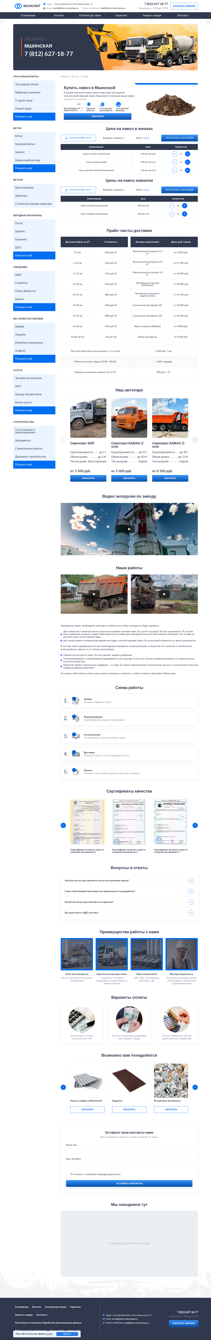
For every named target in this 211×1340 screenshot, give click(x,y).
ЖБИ (18, 275)
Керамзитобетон (25, 144)
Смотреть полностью (75, 99)
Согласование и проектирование (25, 431)
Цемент (20, 152)
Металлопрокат (24, 187)
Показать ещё (23, 116)
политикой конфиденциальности (103, 1174)
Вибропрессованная (27, 92)
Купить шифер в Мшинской (86, 1101)
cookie (49, 1334)
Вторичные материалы (29, 342)
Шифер (19, 326)
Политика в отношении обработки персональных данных (48, 1323)
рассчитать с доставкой (180, 138)
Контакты (183, 15)
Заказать (97, 116)
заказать (87, 1109)
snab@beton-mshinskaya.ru (112, 8)
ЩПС (18, 247)
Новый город (23, 108)
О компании (28, 15)
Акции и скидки (152, 15)
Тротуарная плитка (26, 84)
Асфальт (20, 351)
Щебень (20, 231)
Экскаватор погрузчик (28, 378)
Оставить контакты (129, 1183)
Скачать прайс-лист (80, 138)
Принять (67, 1334)
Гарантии (121, 15)
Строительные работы (29, 448)
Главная (64, 77)
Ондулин (20, 334)
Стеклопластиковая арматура (33, 204)
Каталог (59, 15)
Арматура (21, 195)
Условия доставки (90, 15)
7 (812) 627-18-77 (156, 4)
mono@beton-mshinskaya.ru (66, 8)
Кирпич (19, 299)
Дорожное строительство (30, 456)
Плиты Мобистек (25, 291)
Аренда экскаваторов (28, 394)
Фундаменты (23, 440)
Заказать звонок (184, 6)
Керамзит (21, 239)
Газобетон (21, 283)
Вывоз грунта (23, 402)
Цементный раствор (27, 160)
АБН (18, 386)
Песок (19, 223)
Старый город (23, 100)
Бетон (18, 136)
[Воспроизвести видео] (129, 529)
